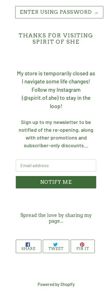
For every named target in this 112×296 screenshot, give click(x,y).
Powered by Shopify (56, 284)
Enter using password (59, 12)
